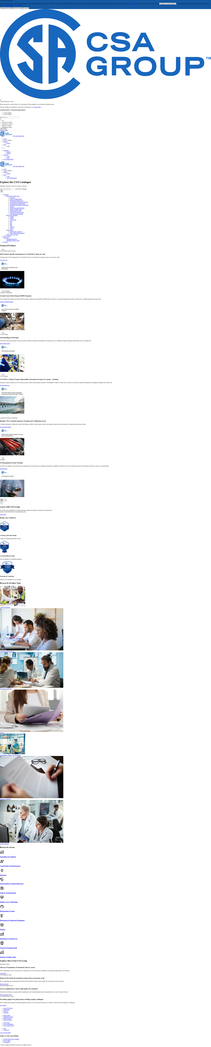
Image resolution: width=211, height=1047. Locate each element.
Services (5, 1011)
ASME (12, 217)
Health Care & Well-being (9, 902)
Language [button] (5, 150)
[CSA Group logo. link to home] (105, 98)
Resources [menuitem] (6, 237)
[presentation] (0, 99)
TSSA (11, 228)
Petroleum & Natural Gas (16, 200)
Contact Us (6, 1030)
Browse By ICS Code (12, 234)
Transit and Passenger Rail (17, 212)
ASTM (12, 218)
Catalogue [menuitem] (6, 194)
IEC (11, 222)
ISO (11, 224)
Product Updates (7, 1020)
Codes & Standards (5, 607)
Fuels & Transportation (16, 199)
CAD (8, 146)
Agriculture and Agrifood (16, 214)
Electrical (12, 197)
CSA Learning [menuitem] (7, 236)
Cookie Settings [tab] (7, 113)
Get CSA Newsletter (5, 1032)
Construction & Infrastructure (17, 203)
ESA (11, 221)
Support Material (4, 844)
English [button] (5, 141)
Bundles (2, 732)
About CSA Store (8, 1008)
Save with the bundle (5, 427)
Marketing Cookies (7, 127)
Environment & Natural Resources (19, 202)
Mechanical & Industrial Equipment (19, 205)
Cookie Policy (37, 107)
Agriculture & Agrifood (8, 857)
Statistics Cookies (6, 125)
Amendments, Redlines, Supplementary (10, 755)
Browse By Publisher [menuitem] (12, 215)
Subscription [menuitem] (10, 230)
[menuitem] (110, 197)
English (9, 152)
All (3, 120)
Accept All (132, 3)
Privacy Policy (7, 1040)
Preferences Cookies (7, 124)
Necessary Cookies (7, 122)
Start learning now (5, 385)
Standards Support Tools (13, 240)
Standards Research (12, 239)
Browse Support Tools (6, 994)
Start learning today (5, 343)
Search (2, 117)
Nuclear (12, 206)
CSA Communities (8, 1024)
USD (4, 144)
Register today (4, 468)
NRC (11, 225)
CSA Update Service (8, 1025)
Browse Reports (4, 984)
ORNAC (12, 227)
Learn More (3, 514)
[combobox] (7, 189)
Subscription (6, 1009)
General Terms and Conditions (11, 1039)
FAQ (4, 1028)
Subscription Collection (16, 231)
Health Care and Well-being (17, 208)
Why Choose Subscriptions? (17, 233)
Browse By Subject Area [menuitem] (13, 196)
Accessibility (6, 1042)
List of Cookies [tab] (7, 114)
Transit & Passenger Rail (8, 948)
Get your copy (4, 260)
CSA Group (13, 220)
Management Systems (15, 211)
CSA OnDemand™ (8, 159)
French (8, 143)
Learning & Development (6, 651)
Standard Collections (5, 799)
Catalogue (6, 1012)
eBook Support (7, 1018)
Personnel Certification (6, 689)
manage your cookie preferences (168, 3)
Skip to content (4, 130)
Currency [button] (5, 155)
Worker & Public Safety (16, 209)
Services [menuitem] (5, 242)
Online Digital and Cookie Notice (13, 5)
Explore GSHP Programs (6, 302)
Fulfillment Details (8, 1017)
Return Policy (6, 1015)
